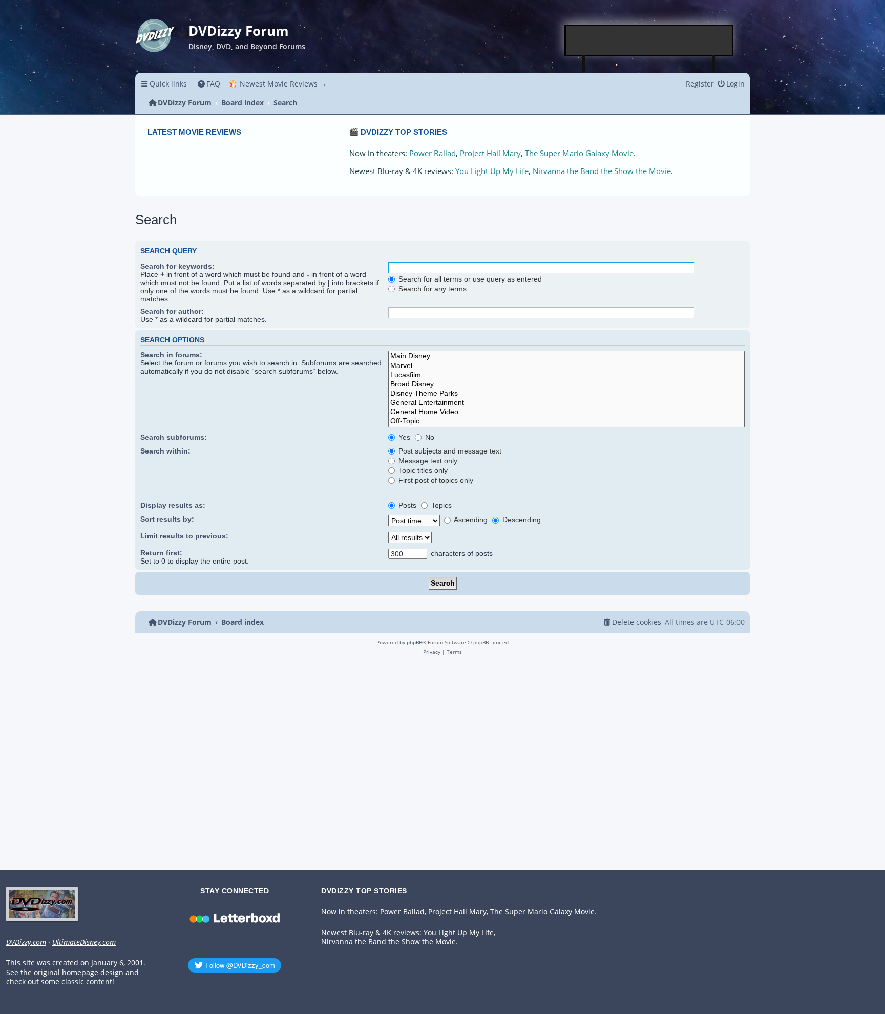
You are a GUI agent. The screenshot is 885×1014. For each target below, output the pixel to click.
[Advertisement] (649, 40)
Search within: (165, 451)
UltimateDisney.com (84, 942)
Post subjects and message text (448, 451)
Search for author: (172, 311)
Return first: (161, 553)
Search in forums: (171, 355)
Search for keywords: (177, 266)
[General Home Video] (566, 412)
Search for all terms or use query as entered (469, 279)
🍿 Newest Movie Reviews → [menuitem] (277, 84)
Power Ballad (432, 153)
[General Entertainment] (566, 402)
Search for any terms (431, 289)
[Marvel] (566, 366)
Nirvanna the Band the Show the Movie (602, 171)
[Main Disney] (566, 356)
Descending (520, 519)
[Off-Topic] (566, 421)
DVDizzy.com (26, 942)
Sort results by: (167, 519)
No (428, 437)
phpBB (414, 642)
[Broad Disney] (566, 384)
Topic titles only (422, 470)
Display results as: (172, 505)
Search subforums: (173, 437)
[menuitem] (209, 84)
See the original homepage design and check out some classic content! (72, 977)
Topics (440, 505)
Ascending (470, 519)
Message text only (426, 461)
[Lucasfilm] (566, 375)
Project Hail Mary (490, 153)
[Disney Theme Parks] (566, 393)
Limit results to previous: (184, 536)
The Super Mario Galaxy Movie (579, 153)
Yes (403, 437)
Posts (406, 505)
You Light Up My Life (492, 171)
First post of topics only (434, 480)
